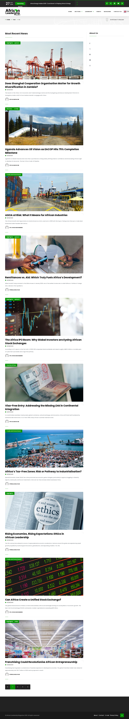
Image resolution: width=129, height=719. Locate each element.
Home (70, 11)
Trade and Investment (13, 174)
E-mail (107, 715)
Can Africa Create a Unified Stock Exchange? (33, 599)
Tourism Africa (11, 365)
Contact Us (118, 11)
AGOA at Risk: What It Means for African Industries (36, 215)
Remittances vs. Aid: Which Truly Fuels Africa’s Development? (43, 277)
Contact (101, 715)
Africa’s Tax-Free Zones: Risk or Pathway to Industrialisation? (43, 471)
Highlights (9, 43)
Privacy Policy (114, 715)
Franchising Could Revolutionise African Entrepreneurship (41, 662)
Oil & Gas (9, 109)
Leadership (88, 11)
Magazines (107, 11)
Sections (78, 11)
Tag (14, 19)
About (96, 715)
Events (99, 11)
